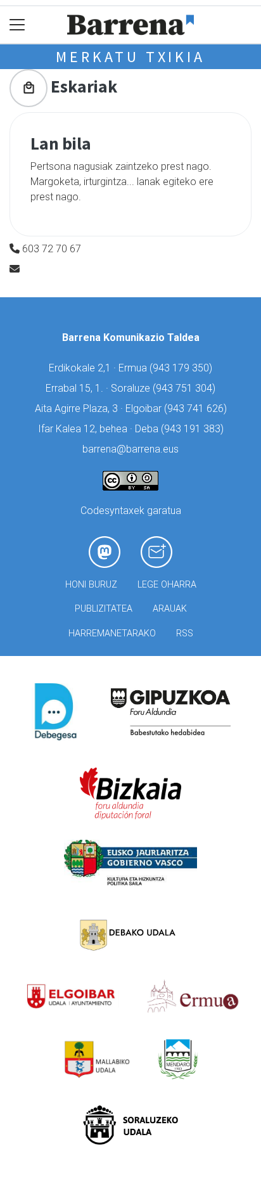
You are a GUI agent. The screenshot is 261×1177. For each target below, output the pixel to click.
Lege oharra (166, 584)
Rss (184, 633)
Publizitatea (103, 608)
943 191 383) (194, 429)
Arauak (170, 608)
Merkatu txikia (130, 57)
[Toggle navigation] (17, 25)
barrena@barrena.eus (130, 449)
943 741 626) (197, 408)
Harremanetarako (112, 633)
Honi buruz (91, 584)
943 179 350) (182, 368)
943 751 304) (185, 388)
